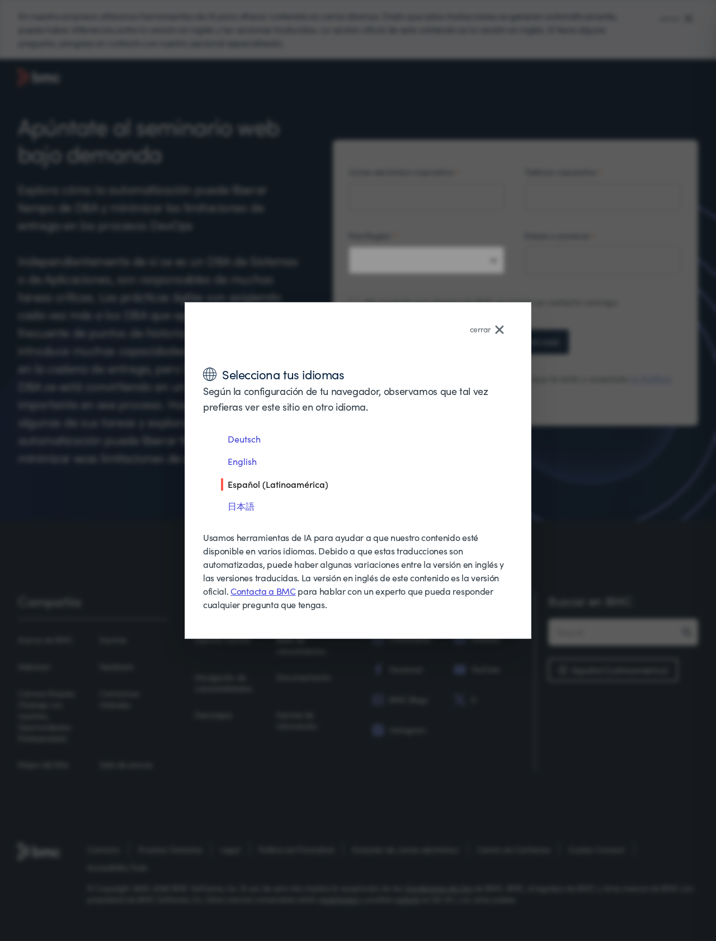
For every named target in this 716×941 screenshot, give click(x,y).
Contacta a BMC (263, 591)
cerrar (480, 329)
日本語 (241, 506)
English (242, 461)
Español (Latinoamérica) (278, 484)
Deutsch (244, 439)
